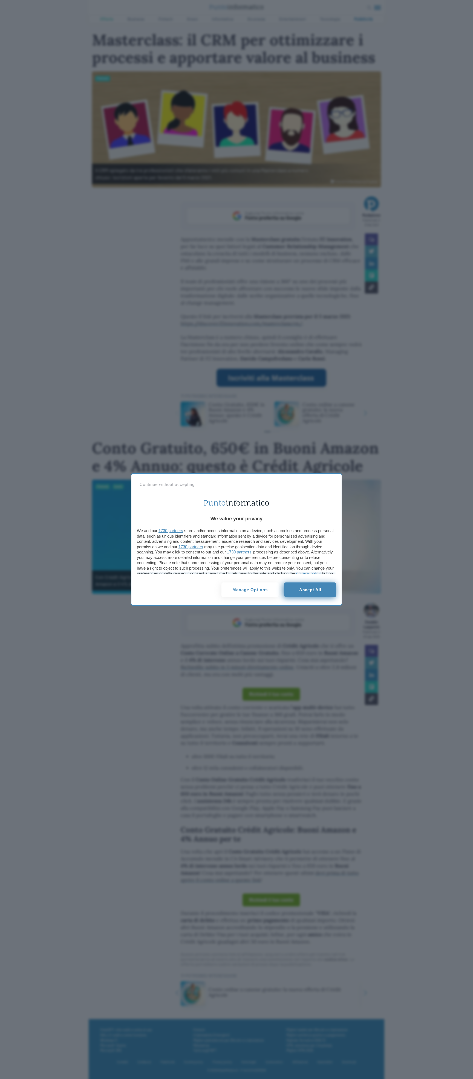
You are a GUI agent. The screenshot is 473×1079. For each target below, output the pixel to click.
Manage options (250, 589)
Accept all (310, 589)
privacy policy (308, 573)
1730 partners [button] (170, 530)
